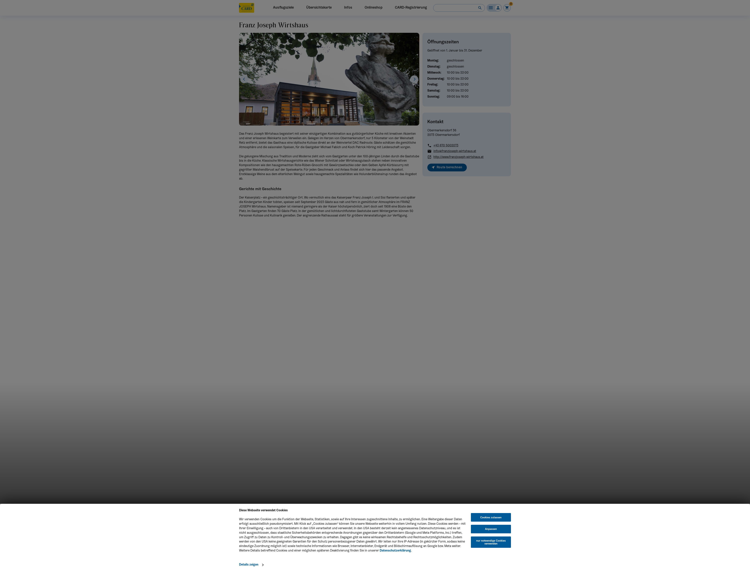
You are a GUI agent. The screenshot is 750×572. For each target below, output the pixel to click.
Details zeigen (248, 564)
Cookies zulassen (491, 517)
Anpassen (491, 528)
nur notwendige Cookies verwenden (491, 542)
